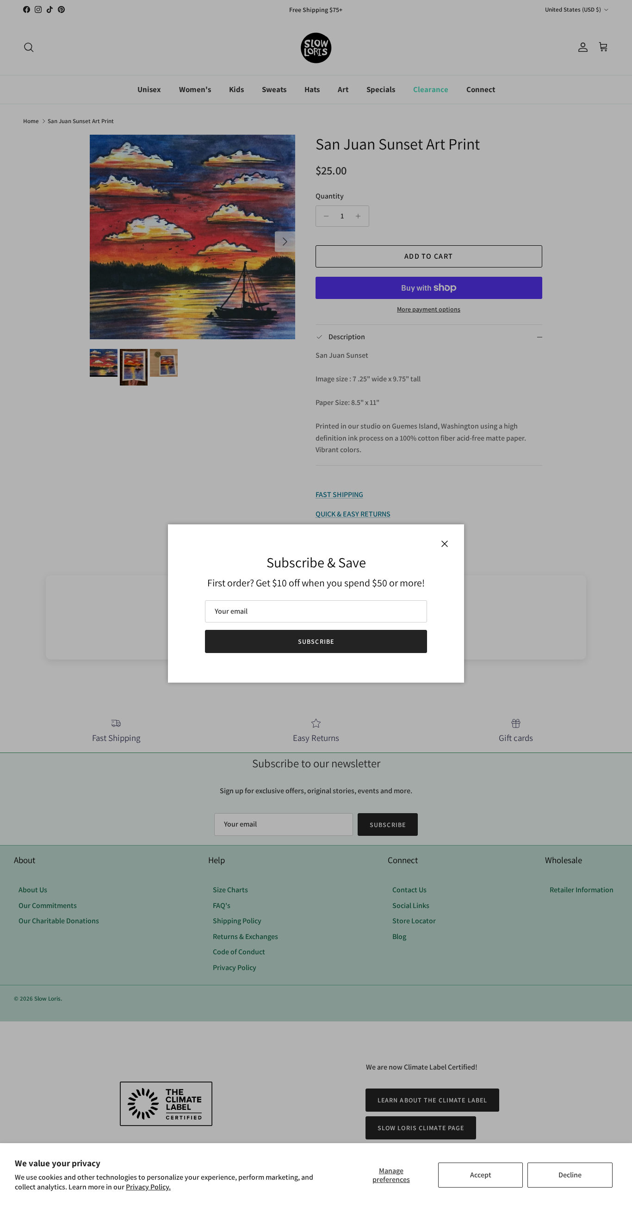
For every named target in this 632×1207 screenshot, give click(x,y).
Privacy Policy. (148, 1187)
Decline (570, 1175)
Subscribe (316, 641)
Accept (480, 1175)
